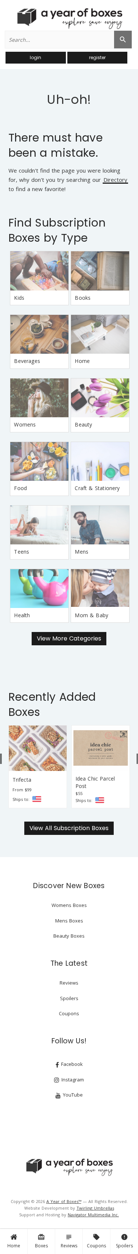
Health (22, 615)
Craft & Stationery (97, 488)
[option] (37, 766)
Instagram (72, 1079)
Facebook (71, 1064)
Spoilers (124, 1241)
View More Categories (69, 638)
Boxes (41, 1241)
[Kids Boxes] (39, 270)
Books (83, 297)
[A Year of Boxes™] (69, 18)
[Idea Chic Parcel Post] (101, 748)
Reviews (69, 1241)
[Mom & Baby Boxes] (100, 588)
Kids (19, 297)
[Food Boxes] (39, 461)
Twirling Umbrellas (95, 1208)
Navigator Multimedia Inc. (93, 1214)
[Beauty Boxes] (100, 397)
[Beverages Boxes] (39, 334)
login (35, 57)
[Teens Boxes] (39, 525)
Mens (81, 551)
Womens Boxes (69, 905)
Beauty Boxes (69, 935)
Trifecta (22, 779)
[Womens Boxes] (39, 397)
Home (13, 1246)
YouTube (72, 1094)
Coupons (96, 1241)
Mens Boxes (69, 920)
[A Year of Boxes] (69, 1167)
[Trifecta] (38, 748)
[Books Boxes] (100, 270)
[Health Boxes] (39, 588)
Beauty (83, 424)
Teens (21, 551)
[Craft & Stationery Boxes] (100, 461)
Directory (115, 180)
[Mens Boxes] (100, 525)
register (97, 57)
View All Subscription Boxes (69, 828)
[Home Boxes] (100, 334)
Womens (25, 424)
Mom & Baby (91, 615)
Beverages (27, 360)
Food (20, 488)
